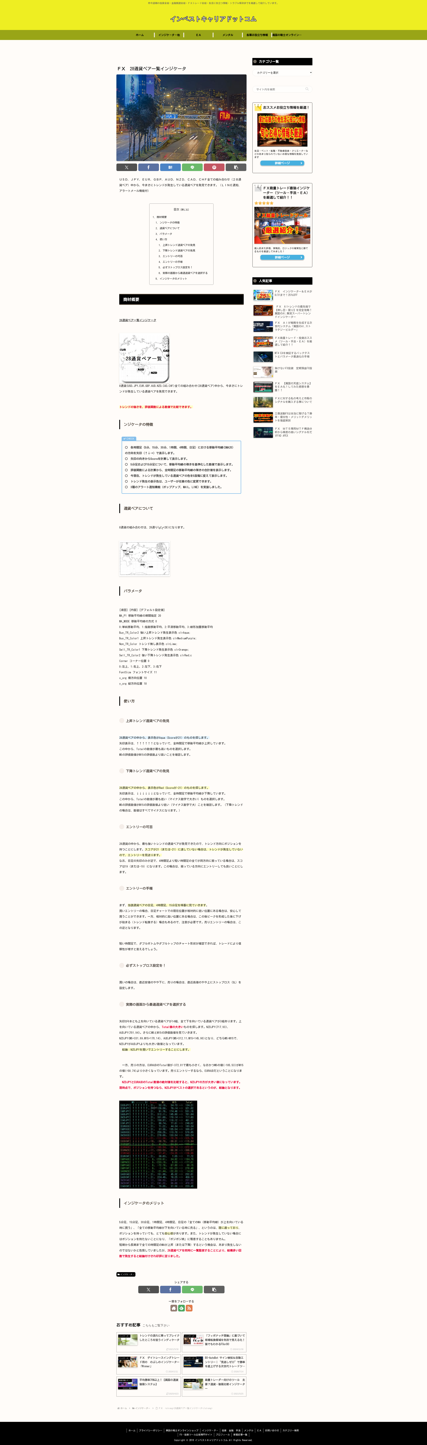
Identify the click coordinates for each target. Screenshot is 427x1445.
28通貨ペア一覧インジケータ (137, 320)
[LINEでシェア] (192, 167)
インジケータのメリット (173, 278)
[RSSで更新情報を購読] (189, 1308)
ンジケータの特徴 (170, 222)
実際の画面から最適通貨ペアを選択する (185, 273)
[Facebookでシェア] (148, 167)
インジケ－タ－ (127, 1274)
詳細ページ (282, 163)
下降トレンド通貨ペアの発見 (179, 250)
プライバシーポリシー (150, 1430)
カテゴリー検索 (291, 1430)
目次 (176, 209)
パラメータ (166, 234)
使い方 (163, 239)
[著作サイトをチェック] (173, 1308)
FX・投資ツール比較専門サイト (196, 1435)
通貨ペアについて (170, 228)
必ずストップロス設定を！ (178, 267)
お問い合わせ (272, 1430)
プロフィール (223, 1435)
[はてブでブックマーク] (170, 167)
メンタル (248, 1430)
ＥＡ (259, 1430)
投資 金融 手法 (231, 1430)
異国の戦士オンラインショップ (182, 1430)
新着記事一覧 (240, 1435)
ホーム (131, 1430)
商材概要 (162, 217)
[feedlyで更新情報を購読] (181, 1308)
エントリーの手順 (173, 262)
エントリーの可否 (173, 256)
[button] (236, 167)
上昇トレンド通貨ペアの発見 (179, 245)
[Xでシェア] (126, 167)
